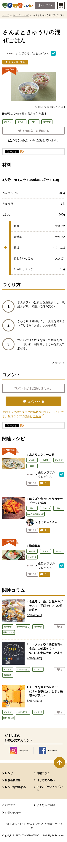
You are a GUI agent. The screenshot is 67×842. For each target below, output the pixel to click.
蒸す (32, 508)
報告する (60, 362)
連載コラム (43, 773)
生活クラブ (35, 824)
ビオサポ (59, 460)
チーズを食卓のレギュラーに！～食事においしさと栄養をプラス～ (46, 691)
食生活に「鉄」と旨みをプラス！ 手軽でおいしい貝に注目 (46, 605)
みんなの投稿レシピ (35, 514)
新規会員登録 (13, 780)
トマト (45, 551)
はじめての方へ (46, 780)
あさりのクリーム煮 (41, 454)
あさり (32, 460)
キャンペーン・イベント (50, 788)
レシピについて (21, 15)
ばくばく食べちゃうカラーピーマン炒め (46, 501)
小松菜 (45, 460)
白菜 (32, 466)
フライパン (45, 508)
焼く (59, 508)
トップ (5, 15)
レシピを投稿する (15, 787)
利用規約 (10, 805)
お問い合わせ (13, 812)
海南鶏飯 (34, 545)
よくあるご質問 (46, 805)
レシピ (9, 773)
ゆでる (59, 551)
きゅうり (32, 551)
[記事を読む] (34, 615)
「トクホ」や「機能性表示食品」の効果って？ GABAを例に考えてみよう (46, 648)
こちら (38, 416)
